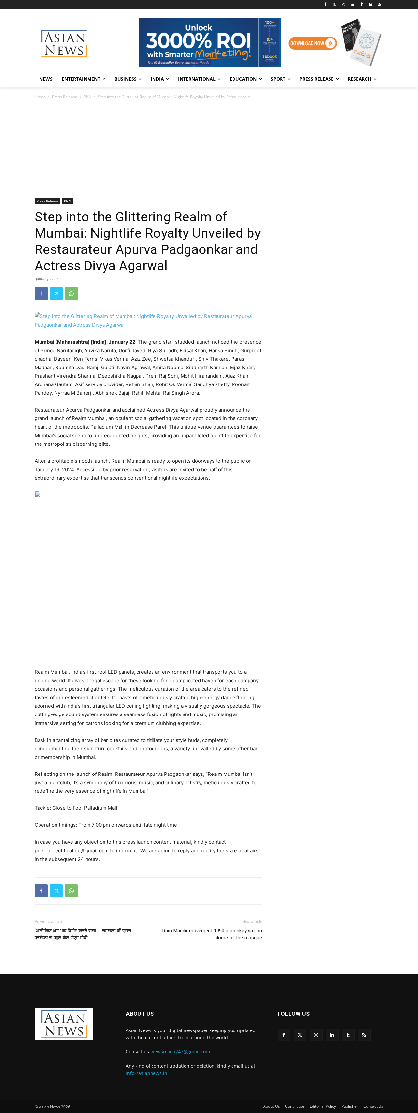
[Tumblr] (361, 4)
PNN (88, 96)
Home (40, 96)
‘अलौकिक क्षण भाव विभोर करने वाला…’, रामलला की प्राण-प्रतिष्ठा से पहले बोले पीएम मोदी (84, 934)
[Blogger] (370, 4)
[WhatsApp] (71, 293)
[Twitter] (334, 4)
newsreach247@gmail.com (181, 1051)
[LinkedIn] (352, 4)
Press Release (64, 96)
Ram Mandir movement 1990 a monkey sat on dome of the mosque (212, 934)
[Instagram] (343, 4)
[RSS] (379, 4)
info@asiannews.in (146, 1073)
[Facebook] (325, 4)
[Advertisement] (209, 149)
